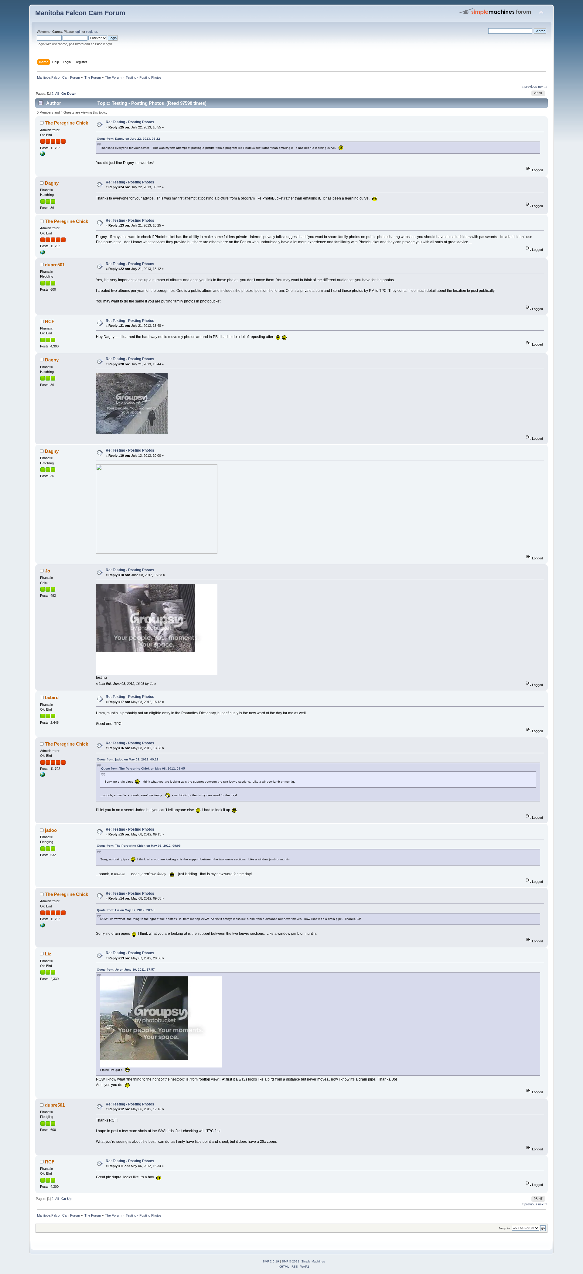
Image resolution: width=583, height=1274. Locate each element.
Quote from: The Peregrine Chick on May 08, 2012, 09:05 (143, 768)
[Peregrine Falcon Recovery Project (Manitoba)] (42, 155)
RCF (49, 321)
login (78, 31)
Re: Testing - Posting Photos (130, 122)
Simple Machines (313, 1261)
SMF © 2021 (290, 1261)
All (57, 93)
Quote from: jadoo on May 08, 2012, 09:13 (128, 759)
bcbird (52, 697)
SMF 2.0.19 (271, 1261)
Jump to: (505, 1228)
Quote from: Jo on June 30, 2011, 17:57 (126, 969)
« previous (529, 86)
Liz (48, 953)
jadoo (51, 830)
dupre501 (55, 264)
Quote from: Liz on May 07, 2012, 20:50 (126, 910)
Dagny (52, 183)
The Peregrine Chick (66, 122)
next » (542, 86)
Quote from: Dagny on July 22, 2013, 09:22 (128, 138)
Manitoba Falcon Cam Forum (80, 13)
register (91, 31)
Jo (47, 570)
